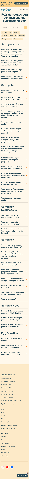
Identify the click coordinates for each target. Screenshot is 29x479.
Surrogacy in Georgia (7, 394)
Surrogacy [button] (21, 35)
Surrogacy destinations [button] (9, 35)
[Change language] (24, 9)
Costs (3, 415)
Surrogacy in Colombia (7, 388)
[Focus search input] (25, 27)
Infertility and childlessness (9, 425)
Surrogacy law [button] (6, 32)
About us (3, 436)
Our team (4, 440)
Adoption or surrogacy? (8, 428)
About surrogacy (6, 378)
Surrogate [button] (16, 32)
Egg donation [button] (18, 39)
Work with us (5, 456)
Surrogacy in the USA (7, 384)
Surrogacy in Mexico (7, 391)
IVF (2, 418)
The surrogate (5, 422)
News (3, 449)
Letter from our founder (8, 446)
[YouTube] (7, 467)
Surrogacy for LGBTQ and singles (11, 400)
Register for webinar (21, 3)
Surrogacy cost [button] (6, 39)
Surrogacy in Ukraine (7, 397)
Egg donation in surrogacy (8, 404)
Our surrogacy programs (8, 381)
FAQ (2, 412)
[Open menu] (27, 9)
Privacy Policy (5, 453)
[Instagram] (3, 467)
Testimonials (5, 443)
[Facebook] (12, 467)
